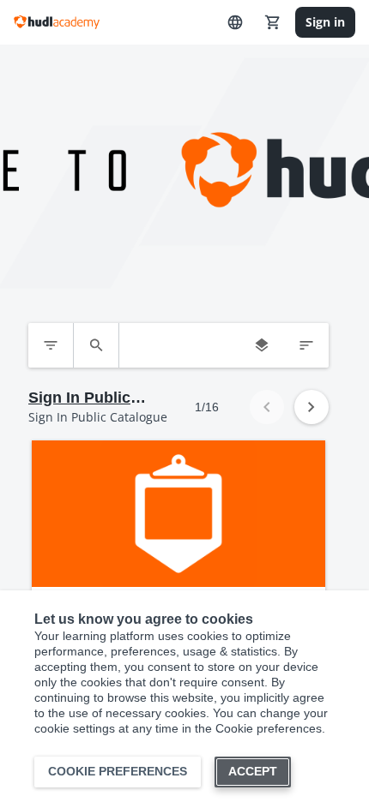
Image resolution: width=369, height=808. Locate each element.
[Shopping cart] (272, 22)
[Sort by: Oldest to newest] (306, 345)
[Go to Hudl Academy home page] (57, 22)
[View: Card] (261, 345)
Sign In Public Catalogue (79, 398)
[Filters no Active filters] (50, 345)
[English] (235, 22)
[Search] (96, 345)
